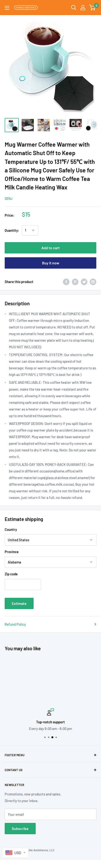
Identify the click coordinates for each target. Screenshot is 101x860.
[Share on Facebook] (66, 281)
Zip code (11, 574)
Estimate (19, 603)
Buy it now (50, 263)
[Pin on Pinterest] (75, 281)
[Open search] (73, 7)
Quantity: (12, 230)
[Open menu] (7, 8)
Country (11, 529)
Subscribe (20, 828)
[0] (92, 7)
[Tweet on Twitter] (84, 281)
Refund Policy (15, 624)
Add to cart (50, 247)
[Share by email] (93, 281)
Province (12, 552)
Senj (8, 198)
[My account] (83, 7)
